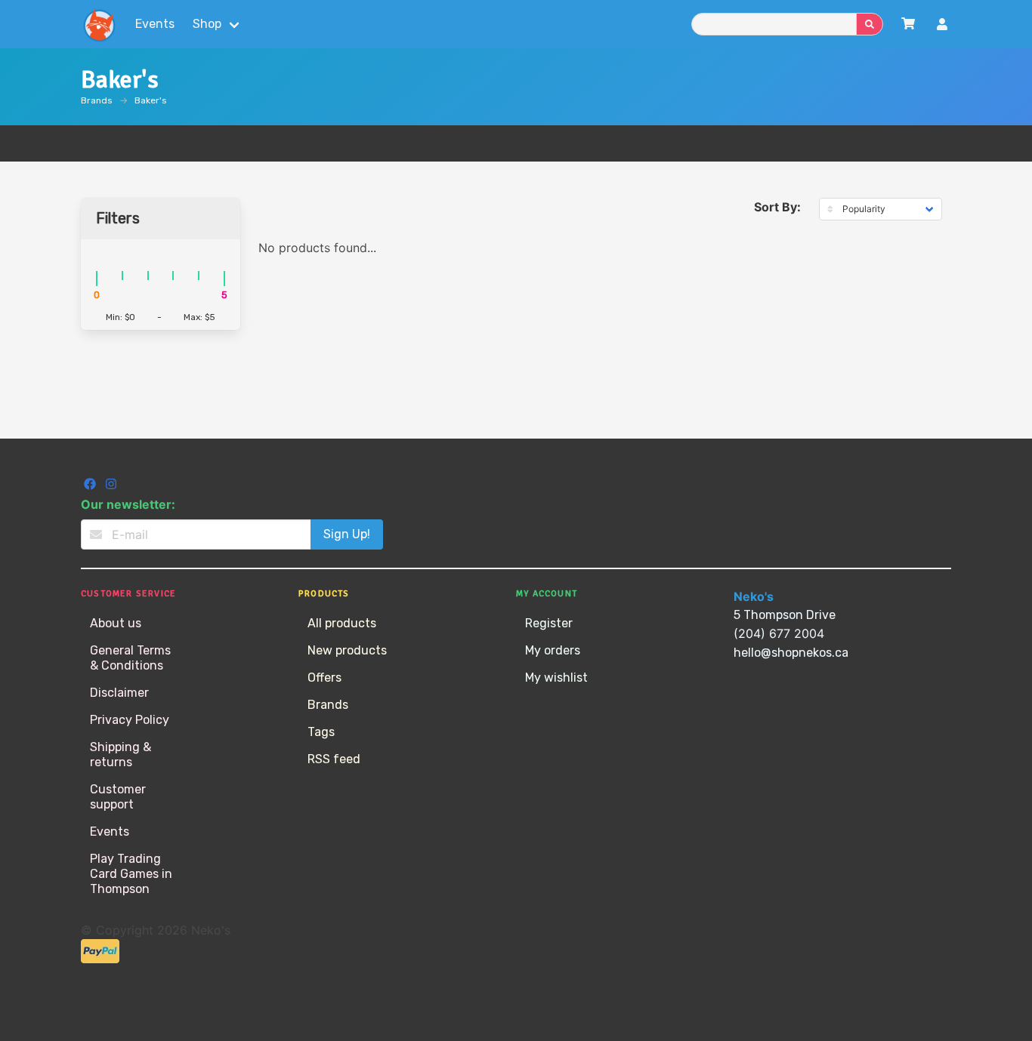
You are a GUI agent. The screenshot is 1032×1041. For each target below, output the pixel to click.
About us (115, 623)
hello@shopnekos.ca (791, 652)
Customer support (118, 797)
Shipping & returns (120, 754)
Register (549, 623)
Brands (97, 100)
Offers (324, 677)
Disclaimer (119, 692)
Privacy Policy (129, 720)
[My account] (942, 26)
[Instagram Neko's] (111, 486)
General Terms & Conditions (130, 658)
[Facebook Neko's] (91, 486)
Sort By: (777, 206)
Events (155, 24)
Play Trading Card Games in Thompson (131, 874)
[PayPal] (100, 959)
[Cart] (908, 24)
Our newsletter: (128, 504)
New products (347, 650)
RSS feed (333, 759)
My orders (552, 650)
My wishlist (556, 677)
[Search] (869, 24)
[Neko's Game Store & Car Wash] (99, 24)
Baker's (150, 100)
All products (341, 623)
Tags (321, 732)
